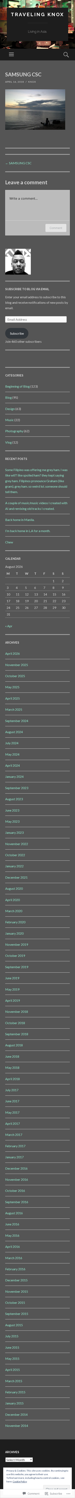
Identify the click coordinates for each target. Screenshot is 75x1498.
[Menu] (11, 54)
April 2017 (12, 1123)
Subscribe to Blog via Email (27, 289)
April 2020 (12, 900)
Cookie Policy (20, 1481)
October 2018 (15, 1023)
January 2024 (14, 776)
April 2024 (12, 765)
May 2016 (12, 1235)
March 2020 (13, 911)
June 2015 (12, 1347)
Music (9, 420)
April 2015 (12, 1369)
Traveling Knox (37, 14)
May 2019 (12, 989)
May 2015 (12, 1358)
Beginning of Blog (17, 386)
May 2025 (12, 687)
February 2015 (15, 1392)
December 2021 (16, 877)
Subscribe (17, 333)
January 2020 (14, 933)
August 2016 (14, 1213)
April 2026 (12, 653)
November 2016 (16, 1179)
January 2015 (14, 1403)
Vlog (8, 442)
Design (10, 409)
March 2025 (13, 709)
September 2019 (16, 967)
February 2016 (15, 1269)
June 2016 (12, 1224)
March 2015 (13, 1381)
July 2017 (11, 1090)
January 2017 (14, 1157)
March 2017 (13, 1134)
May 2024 (12, 754)
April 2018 (12, 1079)
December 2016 (16, 1168)
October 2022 (15, 855)
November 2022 (16, 844)
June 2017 (12, 1101)
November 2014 (16, 1425)
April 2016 (12, 1246)
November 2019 (16, 944)
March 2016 (13, 1258)
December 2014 (16, 1414)
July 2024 (11, 743)
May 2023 (12, 821)
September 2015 (16, 1314)
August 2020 (14, 888)
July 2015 (11, 1336)
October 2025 (15, 676)
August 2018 (14, 1045)
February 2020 (15, 922)
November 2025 (16, 665)
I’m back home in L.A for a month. (27, 531)
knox (32, 81)
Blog (8, 397)
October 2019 (15, 955)
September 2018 (16, 1034)
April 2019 (12, 1000)
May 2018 (12, 1067)
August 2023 (14, 799)
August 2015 (14, 1325)
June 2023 (12, 810)
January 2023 (14, 832)
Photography (14, 431)
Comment (56, 228)
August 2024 (14, 732)
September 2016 (16, 1202)
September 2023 (16, 788)
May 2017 (12, 1112)
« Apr (8, 626)
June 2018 (12, 1056)
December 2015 (16, 1280)
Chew (9, 542)
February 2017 (15, 1146)
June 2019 (12, 978)
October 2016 (15, 1190)
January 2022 (14, 866)
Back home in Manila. (19, 520)
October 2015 (15, 1302)
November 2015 (16, 1291)
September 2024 (16, 721)
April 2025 (12, 698)
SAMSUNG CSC (18, 163)
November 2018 (16, 1011)
